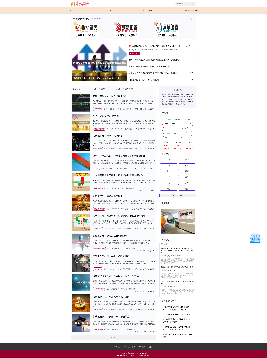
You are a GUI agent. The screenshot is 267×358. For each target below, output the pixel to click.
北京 (168, 165)
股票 (187, 171)
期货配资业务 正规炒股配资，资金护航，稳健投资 (177, 320)
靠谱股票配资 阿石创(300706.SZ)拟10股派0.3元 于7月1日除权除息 (163, 45)
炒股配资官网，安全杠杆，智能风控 (111, 316)
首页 (71, 10)
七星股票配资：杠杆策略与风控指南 (144, 79)
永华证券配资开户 (191, 10)
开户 (187, 183)
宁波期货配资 (97, 269)
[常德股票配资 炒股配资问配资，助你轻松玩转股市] (99, 62)
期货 (187, 188)
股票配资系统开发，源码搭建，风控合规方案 (116, 276)
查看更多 (114, 337)
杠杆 (168, 171)
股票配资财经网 (138, 355)
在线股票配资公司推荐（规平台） (110, 96)
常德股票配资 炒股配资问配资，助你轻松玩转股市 (96, 78)
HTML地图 (143, 353)
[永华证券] (80, 3)
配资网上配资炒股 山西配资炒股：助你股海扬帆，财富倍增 (176, 308)
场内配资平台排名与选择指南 (108, 195)
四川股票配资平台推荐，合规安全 (178, 314)
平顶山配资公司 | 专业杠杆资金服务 (111, 256)
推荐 (168, 177)
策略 (168, 188)
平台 (168, 183)
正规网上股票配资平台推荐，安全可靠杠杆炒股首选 (119, 155)
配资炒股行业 (97, 229)
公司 (168, 159)
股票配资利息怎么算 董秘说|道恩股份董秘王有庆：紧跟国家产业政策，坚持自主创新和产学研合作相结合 (172, 59)
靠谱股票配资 (134, 53)
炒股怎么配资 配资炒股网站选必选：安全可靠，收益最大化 (177, 328)
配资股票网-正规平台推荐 (106, 115)
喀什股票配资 (97, 149)
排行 (187, 159)
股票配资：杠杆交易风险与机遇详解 (111, 296)
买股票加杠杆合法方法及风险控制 (110, 235)
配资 (187, 165)
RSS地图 (137, 353)
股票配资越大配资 (99, 129)
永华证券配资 (148, 10)
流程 (187, 177)
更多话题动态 (178, 195)
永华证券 (107, 10)
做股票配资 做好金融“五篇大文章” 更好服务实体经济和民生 (153, 73)
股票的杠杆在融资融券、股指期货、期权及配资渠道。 (120, 215)
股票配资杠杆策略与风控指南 (108, 135)
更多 (190, 19)
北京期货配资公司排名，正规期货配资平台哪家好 (118, 175)
